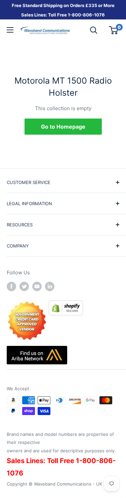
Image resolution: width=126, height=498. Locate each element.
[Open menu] (10, 30)
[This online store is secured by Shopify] (66, 305)
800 (76, 14)
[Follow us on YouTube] (37, 286)
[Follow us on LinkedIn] (49, 286)
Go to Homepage (63, 126)
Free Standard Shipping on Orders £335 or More (63, 5)
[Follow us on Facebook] (11, 286)
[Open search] (93, 30)
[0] (114, 30)
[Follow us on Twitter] (24, 286)
